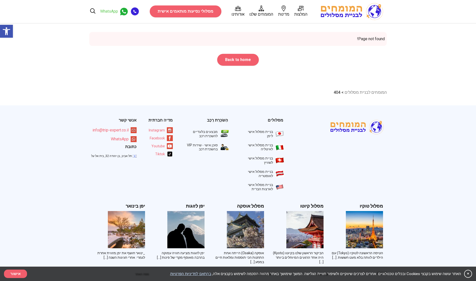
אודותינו (238, 14)
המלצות (300, 14)
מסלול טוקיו (371, 206)
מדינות (283, 14)
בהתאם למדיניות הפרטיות (190, 274)
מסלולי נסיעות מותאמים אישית (185, 11)
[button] (6, 31)
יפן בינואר (135, 206)
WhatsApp (120, 139)
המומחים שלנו (261, 14)
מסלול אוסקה (250, 206)
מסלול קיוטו (312, 206)
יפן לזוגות (195, 206)
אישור (15, 274)
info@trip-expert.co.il (110, 130)
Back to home (238, 59)
